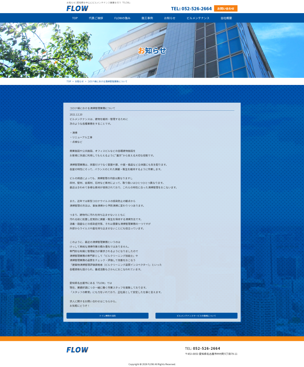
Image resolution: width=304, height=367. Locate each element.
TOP (75, 18)
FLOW (151, 364)
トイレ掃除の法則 (107, 315)
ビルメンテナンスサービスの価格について (196, 315)
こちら (106, 301)
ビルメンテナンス (198, 18)
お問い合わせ (225, 8)
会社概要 (226, 18)
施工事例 (147, 18)
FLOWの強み (122, 18)
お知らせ (169, 18)
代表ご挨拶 (96, 18)
